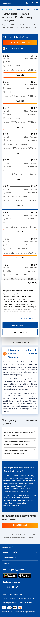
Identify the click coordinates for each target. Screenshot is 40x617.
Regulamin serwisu (9, 598)
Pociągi (35, 9)
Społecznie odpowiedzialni (17, 594)
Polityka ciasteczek (25, 603)
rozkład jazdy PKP (22, 515)
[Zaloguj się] (32, 3)
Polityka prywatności (9, 603)
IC (24, 27)
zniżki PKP (21, 486)
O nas (4, 594)
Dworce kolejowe (22, 9)
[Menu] (37, 3)
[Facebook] (4, 587)
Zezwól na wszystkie (20, 325)
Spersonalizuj (19, 332)
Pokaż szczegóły (27, 318)
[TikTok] (17, 587)
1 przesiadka (30, 62)
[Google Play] (10, 575)
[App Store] (24, 575)
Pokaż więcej (33, 31)
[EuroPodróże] (8, 547)
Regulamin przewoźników (26, 598)
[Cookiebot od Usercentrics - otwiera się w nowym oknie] (28, 283)
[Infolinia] (27, 3)
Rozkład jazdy (7, 9)
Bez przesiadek (32, 88)
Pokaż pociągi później (18, 342)
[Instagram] (8, 587)
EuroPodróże (16, 498)
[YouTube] (13, 587)
